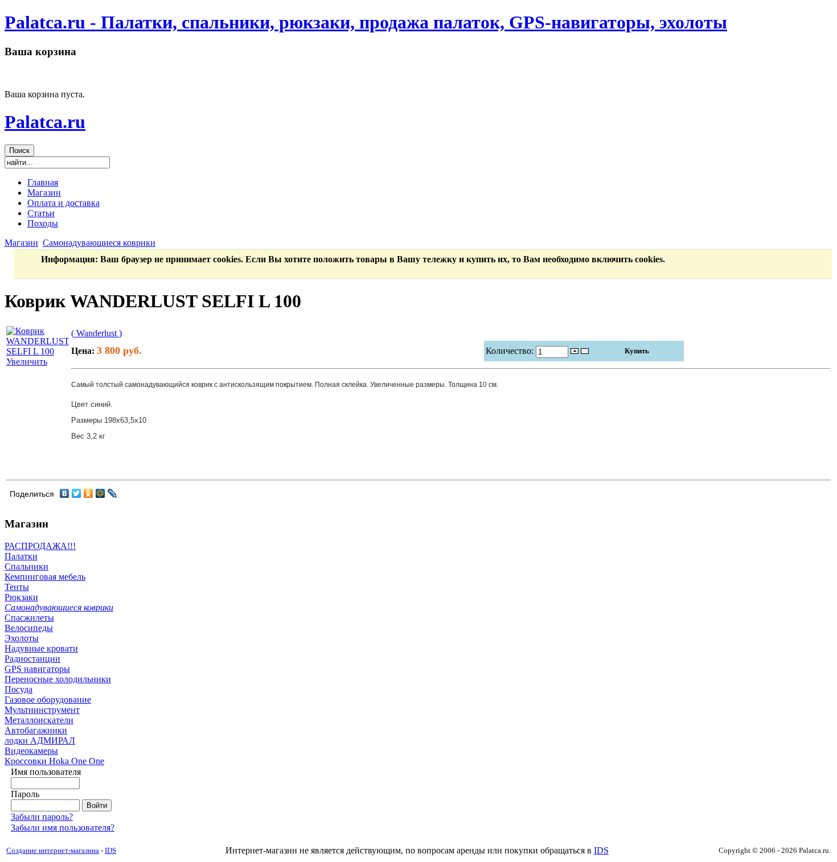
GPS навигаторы (37, 669)
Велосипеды (29, 628)
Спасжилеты (29, 617)
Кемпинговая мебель (45, 576)
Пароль (25, 794)
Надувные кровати (41, 648)
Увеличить (26, 361)
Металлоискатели (39, 720)
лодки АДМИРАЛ (40, 740)
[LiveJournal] (112, 493)
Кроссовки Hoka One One (54, 761)
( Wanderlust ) (96, 333)
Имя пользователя (46, 772)
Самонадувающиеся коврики (99, 243)
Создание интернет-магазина (52, 850)
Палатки (21, 556)
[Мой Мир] (100, 493)
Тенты (17, 587)
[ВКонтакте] (65, 493)
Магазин (21, 243)
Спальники (26, 566)
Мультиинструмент (42, 710)
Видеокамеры (31, 751)
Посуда (18, 689)
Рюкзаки (21, 597)
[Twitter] (77, 493)
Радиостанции (32, 658)
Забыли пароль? (42, 817)
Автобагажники (36, 730)
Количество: (511, 351)
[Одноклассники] (89, 493)
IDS (110, 850)
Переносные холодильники (58, 679)
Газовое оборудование (48, 699)
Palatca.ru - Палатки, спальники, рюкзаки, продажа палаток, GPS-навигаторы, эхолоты (366, 22)
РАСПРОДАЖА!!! (40, 546)
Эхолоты (22, 638)
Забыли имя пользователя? (62, 827)
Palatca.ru (45, 122)
